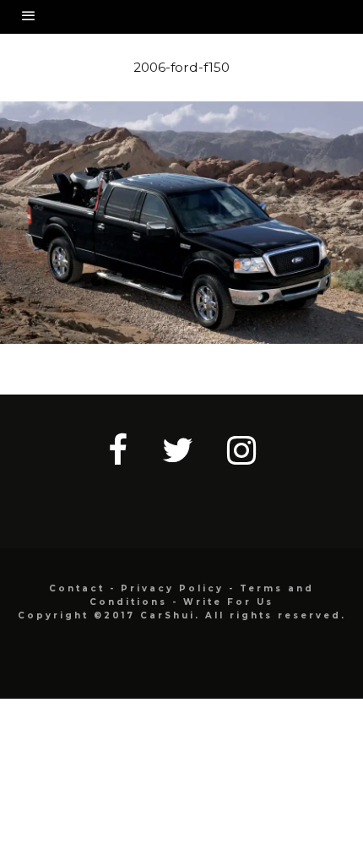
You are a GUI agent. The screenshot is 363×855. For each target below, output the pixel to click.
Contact (77, 588)
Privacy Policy (172, 588)
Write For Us (228, 601)
